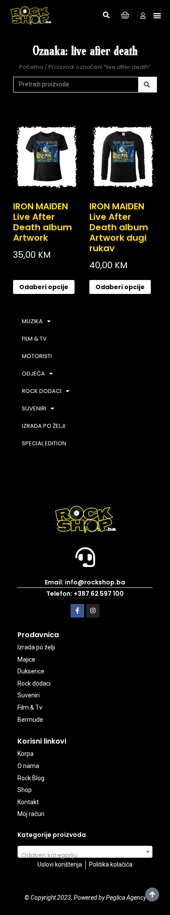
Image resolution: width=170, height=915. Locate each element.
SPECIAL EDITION (44, 443)
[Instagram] (93, 611)
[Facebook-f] (77, 611)
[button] (106, 15)
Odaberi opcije (43, 287)
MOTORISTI (37, 356)
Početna (31, 67)
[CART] (125, 15)
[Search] (147, 84)
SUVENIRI (34, 408)
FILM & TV (34, 339)
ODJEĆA (33, 373)
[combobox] (85, 852)
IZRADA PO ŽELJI (43, 426)
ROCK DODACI (41, 391)
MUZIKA (32, 321)
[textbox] (85, 855)
